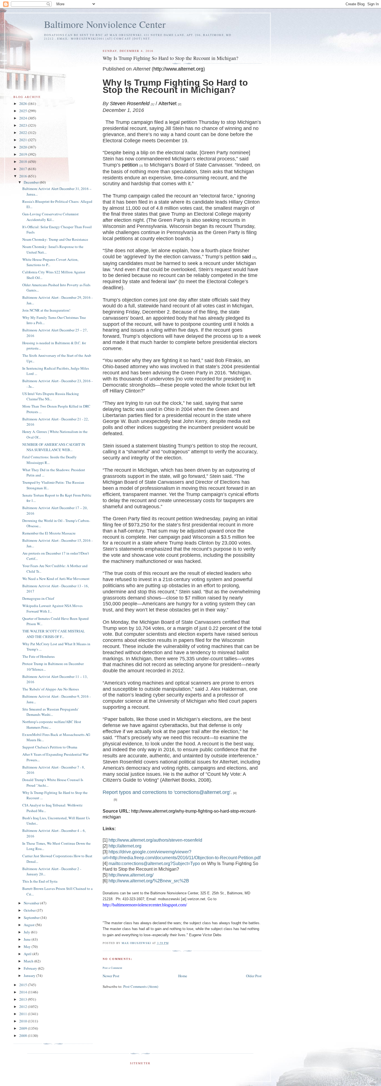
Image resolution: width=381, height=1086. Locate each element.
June (28, 939)
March (29, 961)
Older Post (254, 975)
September (32, 917)
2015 (23, 984)
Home (182, 975)
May (28, 946)
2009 (23, 1028)
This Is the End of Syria (39, 881)
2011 (23, 1013)
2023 (23, 125)
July (27, 932)
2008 (23, 1035)
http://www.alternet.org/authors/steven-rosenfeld (155, 840)
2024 (23, 118)
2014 (23, 992)
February (31, 968)
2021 (23, 139)
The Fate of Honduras (38, 656)
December (32, 182)
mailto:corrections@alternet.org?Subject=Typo (154, 863)
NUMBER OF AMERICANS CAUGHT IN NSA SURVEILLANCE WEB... (53, 447)
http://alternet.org (124, 846)
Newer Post (111, 975)
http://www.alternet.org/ (130, 875)
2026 (23, 103)
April (28, 953)
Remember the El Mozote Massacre (49, 533)
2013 (23, 999)
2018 (23, 161)
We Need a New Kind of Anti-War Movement (56, 578)
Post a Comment (112, 968)
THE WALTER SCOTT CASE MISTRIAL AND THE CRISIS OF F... (53, 634)
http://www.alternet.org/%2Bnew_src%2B (148, 880)
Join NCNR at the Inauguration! (46, 310)
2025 (23, 110)
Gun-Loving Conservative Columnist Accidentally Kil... (50, 216)
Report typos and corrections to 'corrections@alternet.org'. (167, 792)
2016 (23, 176)
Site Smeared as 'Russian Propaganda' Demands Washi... (50, 712)
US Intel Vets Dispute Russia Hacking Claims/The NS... (50, 396)
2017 (23, 168)
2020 (23, 147)
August (29, 924)
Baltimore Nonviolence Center (105, 24)
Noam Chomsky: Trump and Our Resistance (55, 239)
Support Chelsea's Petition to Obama (49, 747)
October (30, 910)
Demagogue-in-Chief (38, 598)
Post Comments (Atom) (140, 986)
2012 (23, 1006)
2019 (23, 154)
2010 (23, 1021)
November (32, 903)
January (30, 975)
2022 (23, 132)
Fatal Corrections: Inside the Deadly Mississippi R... (49, 459)
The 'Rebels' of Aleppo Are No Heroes (50, 689)
